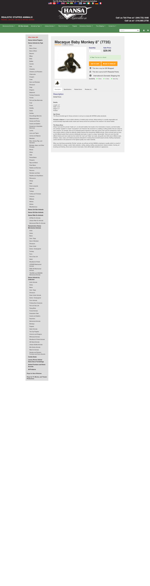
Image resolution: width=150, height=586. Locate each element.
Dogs (30, 87)
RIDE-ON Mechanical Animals (35, 269)
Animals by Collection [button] (86, 26)
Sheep (31, 181)
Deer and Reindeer (34, 82)
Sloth (30, 183)
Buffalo (31, 61)
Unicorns (31, 196)
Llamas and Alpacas (35, 136)
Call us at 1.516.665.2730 (137, 20)
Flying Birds (32, 308)
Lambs (31, 130)
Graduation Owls (34, 313)
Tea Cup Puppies (34, 331)
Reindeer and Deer (34, 173)
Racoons (31, 170)
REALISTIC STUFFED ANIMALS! (17, 17)
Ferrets (31, 97)
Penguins (32, 160)
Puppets (74, 26)
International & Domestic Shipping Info (106, 75)
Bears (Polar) (33, 48)
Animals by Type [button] (35, 26)
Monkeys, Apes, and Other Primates (36, 146)
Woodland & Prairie (34, 262)
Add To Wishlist (110, 64)
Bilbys (31, 56)
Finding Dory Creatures (35, 303)
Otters (31, 152)
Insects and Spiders (34, 123)
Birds (30, 59)
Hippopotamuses (34, 118)
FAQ (95, 89)
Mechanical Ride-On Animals (37, 223)
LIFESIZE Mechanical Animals (35, 265)
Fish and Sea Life (34, 305)
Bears (31, 236)
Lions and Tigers (34, 133)
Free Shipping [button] (100, 26)
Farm (30, 254)
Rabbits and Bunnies (35, 168)
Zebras (31, 204)
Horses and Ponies (34, 121)
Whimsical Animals (34, 337)
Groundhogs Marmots (35, 116)
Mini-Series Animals (34, 347)
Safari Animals (33, 329)
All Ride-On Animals (34, 218)
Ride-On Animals (34, 350)
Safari (31, 259)
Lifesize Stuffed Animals (35, 344)
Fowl (30, 103)
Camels (31, 64)
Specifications (67, 89)
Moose (31, 149)
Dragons (31, 90)
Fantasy (31, 251)
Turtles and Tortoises (35, 194)
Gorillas (31, 113)
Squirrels (31, 188)
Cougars (31, 77)
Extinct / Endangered (35, 249)
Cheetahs (32, 69)
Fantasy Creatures (34, 95)
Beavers (31, 53)
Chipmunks (32, 74)
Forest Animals (33, 311)
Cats (30, 66)
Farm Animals (33, 300)
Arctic (30, 230)
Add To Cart (95, 64)
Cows (30, 79)
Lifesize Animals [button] (49, 26)
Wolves (31, 201)
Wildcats (31, 199)
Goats (31, 110)
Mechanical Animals (34, 321)
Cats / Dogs (32, 238)
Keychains (32, 318)
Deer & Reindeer (34, 241)
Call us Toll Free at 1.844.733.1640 (132, 17)
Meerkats (32, 138)
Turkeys (31, 191)
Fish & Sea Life (33, 256)
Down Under (32, 246)
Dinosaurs (32, 84)
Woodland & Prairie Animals (37, 339)
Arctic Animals (33, 282)
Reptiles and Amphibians (36, 175)
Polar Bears (32, 165)
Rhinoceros (32, 178)
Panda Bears (33, 157)
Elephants (32, 92)
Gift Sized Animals (34, 342)
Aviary (31, 233)
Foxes (31, 105)
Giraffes (31, 108)
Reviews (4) (88, 89)
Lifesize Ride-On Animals (36, 220)
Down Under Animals (35, 295)
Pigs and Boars (33, 162)
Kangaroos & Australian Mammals (35, 127)
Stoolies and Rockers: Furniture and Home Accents (37, 353)
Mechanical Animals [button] (8, 26)
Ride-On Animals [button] (63, 26)
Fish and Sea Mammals (35, 100)
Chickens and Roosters (35, 71)
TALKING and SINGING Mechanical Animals (35, 274)
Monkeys (31, 324)
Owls (30, 155)
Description (58, 89)
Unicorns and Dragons (35, 334)
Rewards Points (113, 72)
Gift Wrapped (109, 68)
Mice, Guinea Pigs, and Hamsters (35, 142)
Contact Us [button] (112, 26)
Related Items (78, 89)
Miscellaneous (33, 207)
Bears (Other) (33, 51)
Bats (30, 46)
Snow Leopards (33, 186)
